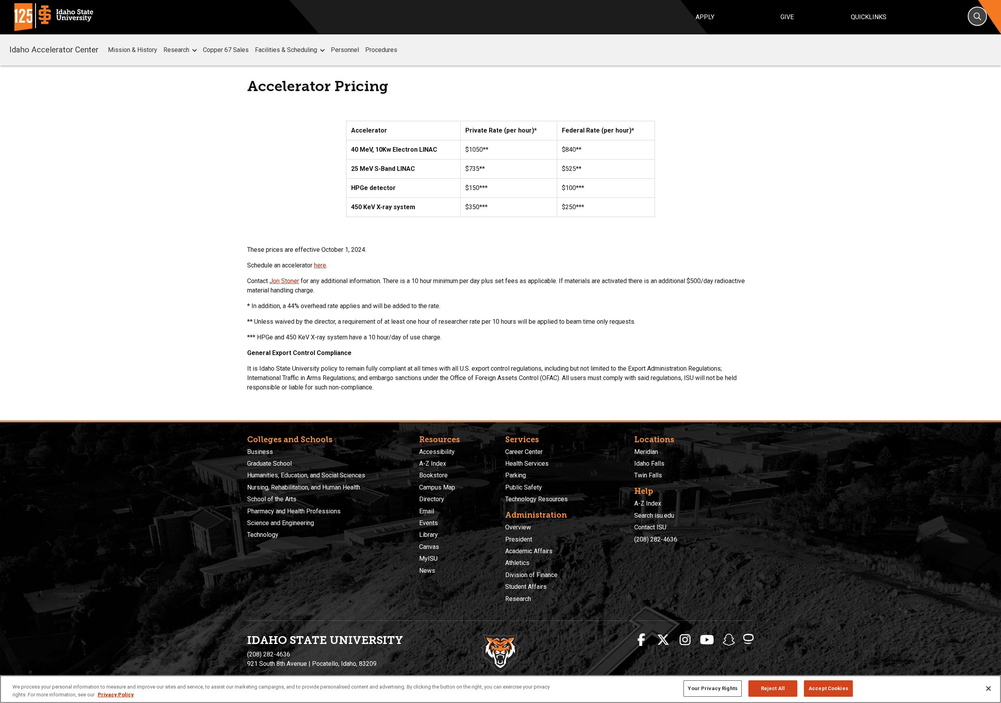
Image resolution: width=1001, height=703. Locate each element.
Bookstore (433, 475)
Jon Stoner (284, 281)
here (320, 265)
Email (426, 511)
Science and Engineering (280, 523)
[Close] (988, 688)
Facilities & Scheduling (286, 50)
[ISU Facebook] (641, 640)
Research (176, 50)
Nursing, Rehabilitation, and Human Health (303, 487)
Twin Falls (648, 475)
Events (428, 523)
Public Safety (523, 487)
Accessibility (437, 452)
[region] (500, 689)
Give (787, 17)
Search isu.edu (654, 515)
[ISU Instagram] (685, 640)
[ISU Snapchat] (729, 640)
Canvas (429, 547)
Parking (515, 475)
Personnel (345, 50)
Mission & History (132, 50)
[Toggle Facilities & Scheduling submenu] (322, 50)
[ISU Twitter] (663, 640)
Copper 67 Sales (226, 50)
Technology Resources (536, 499)
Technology (262, 534)
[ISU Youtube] (707, 640)
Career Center (524, 452)
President (518, 539)
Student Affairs (526, 586)
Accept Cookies (828, 688)
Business (260, 452)
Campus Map (437, 487)
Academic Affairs (529, 551)
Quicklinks (868, 17)
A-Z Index (432, 463)
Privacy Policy (116, 695)
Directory (431, 499)
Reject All (773, 688)
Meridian (646, 452)
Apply (705, 17)
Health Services (527, 463)
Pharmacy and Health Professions (294, 511)
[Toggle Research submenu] (194, 50)
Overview (518, 527)
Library (428, 534)
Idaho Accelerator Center (54, 49)
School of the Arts (271, 499)
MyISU (428, 558)
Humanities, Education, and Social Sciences (306, 475)
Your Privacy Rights (712, 688)
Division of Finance (531, 575)
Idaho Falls (649, 463)
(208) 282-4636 (655, 539)
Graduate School (269, 463)
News (427, 570)
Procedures (381, 50)
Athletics (517, 563)
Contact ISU (650, 527)
